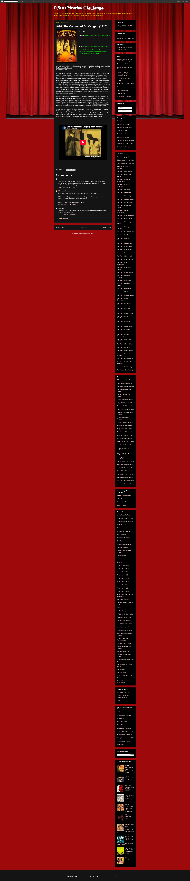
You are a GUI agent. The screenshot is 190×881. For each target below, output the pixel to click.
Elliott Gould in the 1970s (125, 731)
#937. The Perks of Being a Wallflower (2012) (129, 850)
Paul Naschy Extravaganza (125, 163)
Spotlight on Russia (123, 137)
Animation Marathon (123, 538)
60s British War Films (123, 692)
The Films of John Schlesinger (122, 263)
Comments (123, 110)
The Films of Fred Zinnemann (122, 211)
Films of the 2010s (123, 588)
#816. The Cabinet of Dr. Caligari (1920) (81, 26)
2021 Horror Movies (123, 528)
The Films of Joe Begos (124, 249)
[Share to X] (71, 170)
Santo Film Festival (123, 651)
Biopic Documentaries (124, 544)
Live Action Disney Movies (125, 623)
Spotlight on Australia (123, 121)
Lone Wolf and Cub (123, 627)
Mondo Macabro (122, 505)
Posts (121, 107)
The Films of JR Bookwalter (125, 231)
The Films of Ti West (123, 347)
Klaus (59, 208)
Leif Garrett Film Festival (124, 445)
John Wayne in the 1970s (125, 435)
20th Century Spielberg (124, 157)
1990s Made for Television (125, 521)
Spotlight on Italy (122, 130)
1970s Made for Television (125, 515)
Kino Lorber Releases (124, 502)
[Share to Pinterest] (75, 170)
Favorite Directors (122, 93)
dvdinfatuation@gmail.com (125, 38)
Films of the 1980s (123, 581)
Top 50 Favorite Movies (124, 64)
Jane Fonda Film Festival (125, 425)
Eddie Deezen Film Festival (125, 409)
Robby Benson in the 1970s (125, 738)
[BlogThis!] (69, 170)
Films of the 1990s (123, 585)
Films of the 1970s (123, 578)
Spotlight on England (123, 124)
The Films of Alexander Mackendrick (124, 180)
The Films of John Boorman (125, 253)
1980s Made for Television (125, 518)
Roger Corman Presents (124, 643)
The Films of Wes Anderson (125, 358)
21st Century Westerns (124, 715)
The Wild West (121, 672)
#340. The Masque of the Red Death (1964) (129, 788)
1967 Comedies (122, 712)
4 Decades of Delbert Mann (125, 160)
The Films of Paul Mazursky (125, 295)
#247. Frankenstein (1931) (129, 777)
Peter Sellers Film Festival (125, 471)
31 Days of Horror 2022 (124, 531)
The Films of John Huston (125, 259)
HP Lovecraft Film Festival (125, 614)
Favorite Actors (121, 87)
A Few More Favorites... (124, 96)
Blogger (121, 877)
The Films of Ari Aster (123, 189)
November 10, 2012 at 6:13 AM (67, 204)
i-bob (109, 877)
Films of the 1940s (123, 568)
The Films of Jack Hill (123, 235)
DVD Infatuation (62, 191)
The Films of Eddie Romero (125, 199)
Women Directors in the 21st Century (124, 681)
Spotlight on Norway (123, 134)
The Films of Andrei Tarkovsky (123, 185)
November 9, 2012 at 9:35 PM (66, 187)
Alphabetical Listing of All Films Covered (124, 48)
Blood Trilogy (121, 725)
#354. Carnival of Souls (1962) (129, 796)
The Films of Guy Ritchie (124, 218)
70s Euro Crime (122, 721)
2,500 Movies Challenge (79, 8)
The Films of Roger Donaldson (123, 317)
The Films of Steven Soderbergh (123, 335)
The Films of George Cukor (125, 215)
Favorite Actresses (123, 90)
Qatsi (118, 700)
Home (83, 227)
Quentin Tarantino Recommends (122, 639)
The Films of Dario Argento (125, 196)
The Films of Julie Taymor (125, 272)
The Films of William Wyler (125, 367)
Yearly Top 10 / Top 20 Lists (125, 83)
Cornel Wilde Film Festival (125, 399)
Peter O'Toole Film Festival (125, 468)
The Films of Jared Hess (124, 243)
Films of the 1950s (123, 572)
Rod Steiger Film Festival (125, 474)
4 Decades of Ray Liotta (124, 380)
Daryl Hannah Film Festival (125, 402)
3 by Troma (120, 718)
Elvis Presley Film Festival (125, 422)
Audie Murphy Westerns (124, 383)
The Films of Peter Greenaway (123, 299)
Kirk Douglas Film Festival (125, 438)
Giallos (119, 607)
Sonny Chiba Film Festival (125, 477)
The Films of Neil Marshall (125, 292)
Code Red (120, 498)
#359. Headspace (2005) (128, 816)
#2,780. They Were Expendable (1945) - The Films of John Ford (125, 829)
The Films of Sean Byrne (125, 326)
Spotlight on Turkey (123, 147)
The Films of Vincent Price (125, 484)
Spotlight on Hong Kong (124, 127)
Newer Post (60, 227)
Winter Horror (121, 744)
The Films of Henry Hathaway (123, 227)
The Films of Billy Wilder (124, 192)
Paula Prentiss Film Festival (125, 464)
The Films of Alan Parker (124, 171)
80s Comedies (121, 534)
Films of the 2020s (123, 591)
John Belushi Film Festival (125, 432)
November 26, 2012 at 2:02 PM (67, 215)
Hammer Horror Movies (124, 620)
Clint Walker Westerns (124, 728)
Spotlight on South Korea (125, 143)
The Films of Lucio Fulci (124, 280)
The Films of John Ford (124, 256)
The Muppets (121, 669)
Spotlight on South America (125, 140)
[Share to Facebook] (73, 170)
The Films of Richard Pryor (125, 480)
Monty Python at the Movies (125, 458)
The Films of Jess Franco (125, 246)
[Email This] (67, 170)
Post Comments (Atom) (87, 233)
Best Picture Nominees (124, 541)
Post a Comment (63, 218)
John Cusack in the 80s (124, 734)
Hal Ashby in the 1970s (124, 617)
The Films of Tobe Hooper (125, 350)
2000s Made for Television (125, 525)
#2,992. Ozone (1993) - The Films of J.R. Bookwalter (129, 808)
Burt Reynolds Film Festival (125, 386)
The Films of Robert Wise (125, 313)
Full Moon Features (123, 599)
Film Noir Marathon (123, 565)
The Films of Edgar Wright (125, 202)
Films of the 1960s (123, 575)
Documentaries (121, 555)
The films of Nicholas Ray (125, 370)
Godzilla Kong (121, 611)
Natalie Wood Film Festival (125, 461)
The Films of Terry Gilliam (125, 344)
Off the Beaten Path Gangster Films (123, 696)
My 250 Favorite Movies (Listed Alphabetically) (124, 60)
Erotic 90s (120, 562)
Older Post (107, 227)
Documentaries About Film (125, 559)
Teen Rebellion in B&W (124, 741)
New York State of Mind (124, 630)
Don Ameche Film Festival (125, 406)
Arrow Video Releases (124, 495)
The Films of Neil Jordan (124, 288)
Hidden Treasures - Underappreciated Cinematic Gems (123, 73)
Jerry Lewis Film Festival (124, 428)
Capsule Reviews (122, 547)
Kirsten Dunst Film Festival (125, 441)
